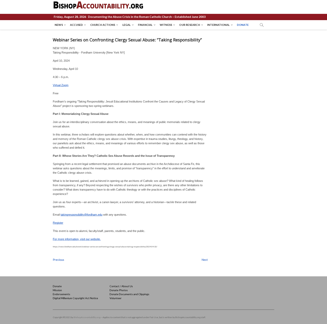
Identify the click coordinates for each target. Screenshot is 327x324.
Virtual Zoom (61, 85)
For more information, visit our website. (77, 239)
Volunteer (115, 298)
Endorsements (61, 294)
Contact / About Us (121, 286)
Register (58, 222)
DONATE (243, 24)
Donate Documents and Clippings (129, 294)
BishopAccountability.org (87, 317)
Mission (57, 290)
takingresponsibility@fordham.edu (81, 214)
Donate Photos (119, 290)
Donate (57, 286)
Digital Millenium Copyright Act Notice (75, 298)
